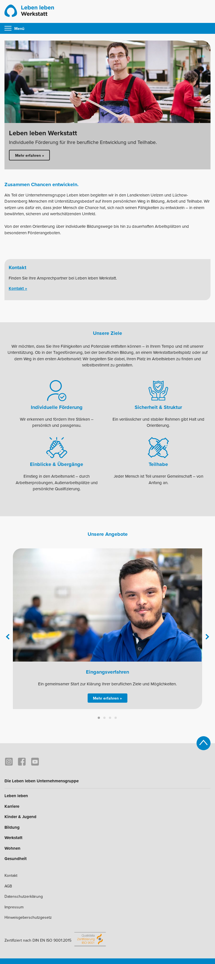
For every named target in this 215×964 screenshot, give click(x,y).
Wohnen (12, 848)
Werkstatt (13, 837)
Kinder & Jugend (20, 816)
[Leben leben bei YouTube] (35, 762)
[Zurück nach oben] (204, 743)
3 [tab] (110, 718)
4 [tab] (116, 718)
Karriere (11, 806)
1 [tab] (99, 718)
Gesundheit (15, 858)
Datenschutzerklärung (23, 896)
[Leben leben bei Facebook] (22, 762)
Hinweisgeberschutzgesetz (28, 917)
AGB (8, 886)
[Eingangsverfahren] (107, 605)
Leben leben (16, 795)
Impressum (14, 907)
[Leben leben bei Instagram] (8, 762)
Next (206, 636)
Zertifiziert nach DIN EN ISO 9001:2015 (37, 940)
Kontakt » (18, 288)
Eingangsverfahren (107, 672)
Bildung (12, 827)
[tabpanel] (107, 105)
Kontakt (10, 875)
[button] (18, 28)
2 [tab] (105, 718)
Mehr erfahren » (29, 155)
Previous (8, 636)
